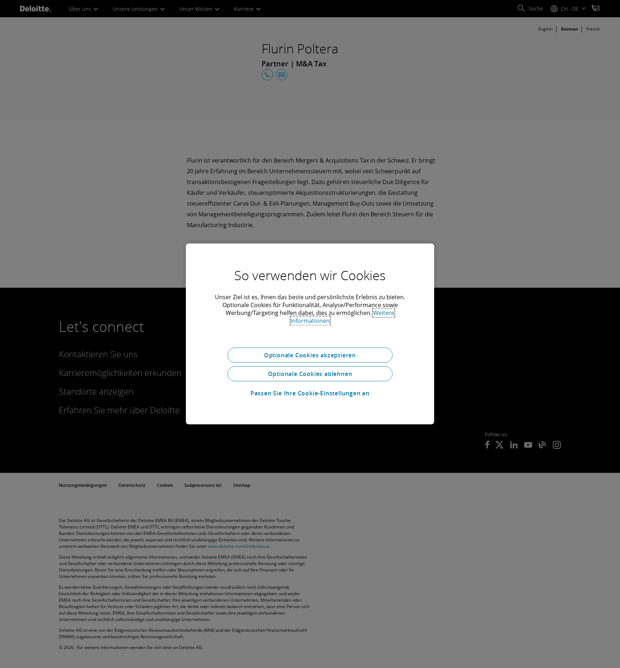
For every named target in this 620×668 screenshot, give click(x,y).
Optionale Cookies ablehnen (310, 374)
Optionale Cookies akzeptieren (310, 355)
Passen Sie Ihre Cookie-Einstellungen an (310, 393)
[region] (310, 334)
